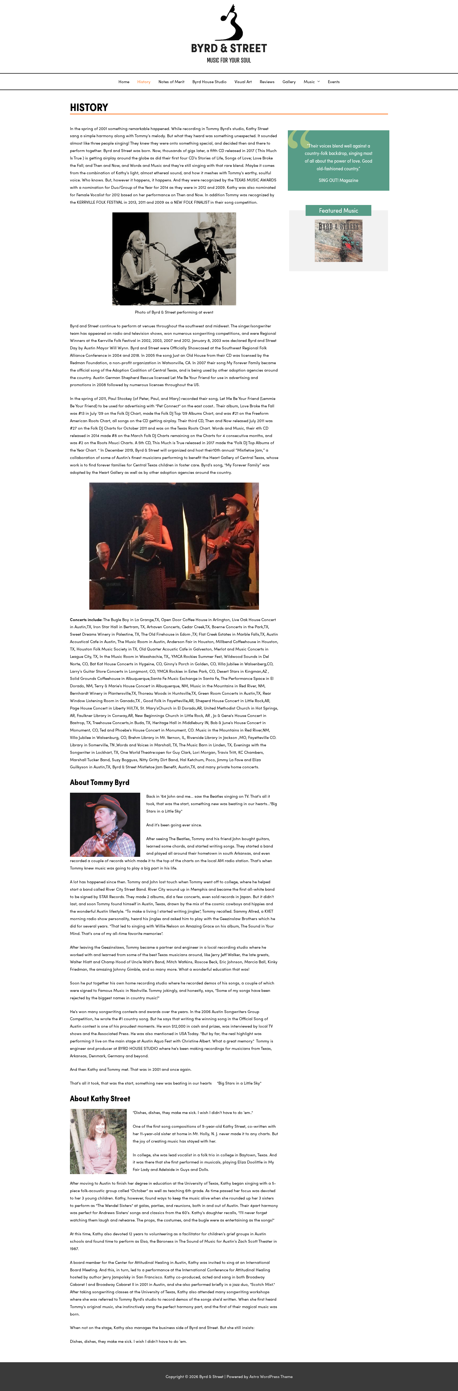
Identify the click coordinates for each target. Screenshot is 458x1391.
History (144, 81)
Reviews (267, 81)
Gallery (289, 81)
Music (309, 81)
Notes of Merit (171, 81)
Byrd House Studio (209, 81)
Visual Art (243, 81)
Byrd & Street (229, 48)
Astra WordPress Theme (271, 1376)
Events (334, 81)
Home (123, 81)
